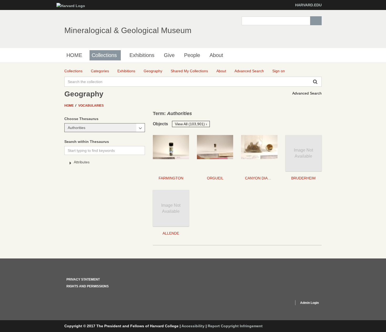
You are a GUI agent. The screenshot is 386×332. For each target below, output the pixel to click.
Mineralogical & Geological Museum (127, 30)
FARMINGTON (171, 178)
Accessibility (193, 326)
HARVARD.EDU (308, 5)
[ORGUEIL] (215, 153)
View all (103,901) (190, 124)
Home (69, 105)
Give (169, 55)
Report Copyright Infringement (235, 326)
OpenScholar (280, 303)
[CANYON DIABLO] (259, 153)
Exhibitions (141, 55)
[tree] (104, 163)
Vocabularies (91, 105)
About (216, 55)
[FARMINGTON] (171, 153)
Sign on (278, 71)
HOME (74, 55)
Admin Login (309, 303)
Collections (104, 55)
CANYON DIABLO (260, 178)
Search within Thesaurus (86, 141)
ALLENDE (171, 233)
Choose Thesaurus (81, 119)
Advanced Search (307, 93)
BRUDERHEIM (303, 178)
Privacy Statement (83, 279)
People (192, 55)
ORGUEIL (215, 178)
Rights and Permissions (87, 286)
